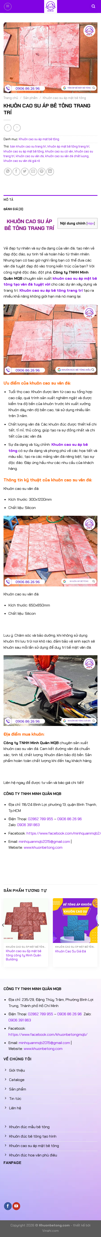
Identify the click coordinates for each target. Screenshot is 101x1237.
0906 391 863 (28, 824)
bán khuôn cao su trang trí (28, 146)
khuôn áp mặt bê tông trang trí (68, 146)
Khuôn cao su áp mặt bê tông (64, 98)
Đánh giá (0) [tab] (13, 209)
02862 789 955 (40, 818)
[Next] (97, 934)
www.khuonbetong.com (43, 847)
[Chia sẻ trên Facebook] (16, 172)
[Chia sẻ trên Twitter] (25, 172)
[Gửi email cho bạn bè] (33, 172)
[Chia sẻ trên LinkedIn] (50, 172)
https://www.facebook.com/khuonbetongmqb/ (47, 1034)
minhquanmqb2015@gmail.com (44, 841)
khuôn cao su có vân (59, 151)
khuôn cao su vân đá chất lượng (67, 156)
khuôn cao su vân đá (30, 156)
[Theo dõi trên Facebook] (8, 1206)
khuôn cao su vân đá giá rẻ (22, 161)
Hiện (90, 223)
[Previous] (3, 934)
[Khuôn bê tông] (50, 6)
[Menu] (8, 6)
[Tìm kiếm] (93, 6)
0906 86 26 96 (69, 818)
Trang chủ (11, 98)
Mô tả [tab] (8, 200)
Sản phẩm (30, 98)
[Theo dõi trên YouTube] (16, 1206)
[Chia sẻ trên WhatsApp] (8, 172)
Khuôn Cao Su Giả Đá (70, 951)
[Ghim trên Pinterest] (42, 172)
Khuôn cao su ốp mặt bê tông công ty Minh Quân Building (23, 955)
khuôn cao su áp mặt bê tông (24, 151)
